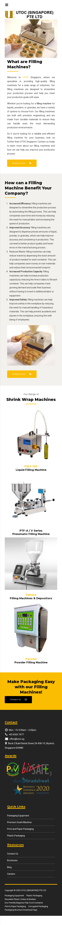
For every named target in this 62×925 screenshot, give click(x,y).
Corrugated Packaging (38, 906)
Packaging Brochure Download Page (21, 910)
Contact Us (12, 853)
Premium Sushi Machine (19, 822)
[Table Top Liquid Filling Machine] (31, 435)
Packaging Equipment (18, 815)
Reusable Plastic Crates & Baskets (20, 899)
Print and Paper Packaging (20, 829)
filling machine (44, 103)
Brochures (12, 860)
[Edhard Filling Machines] (31, 563)
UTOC (26, 77)
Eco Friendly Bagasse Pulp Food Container (24, 903)
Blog (9, 867)
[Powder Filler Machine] (31, 628)
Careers (11, 874)
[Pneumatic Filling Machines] (31, 499)
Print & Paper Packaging (15, 906)
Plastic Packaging (16, 835)
